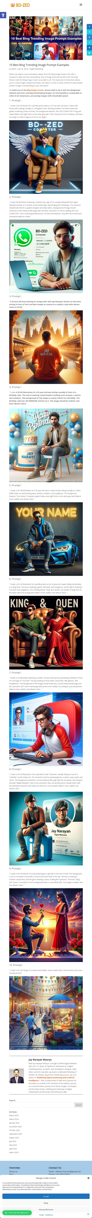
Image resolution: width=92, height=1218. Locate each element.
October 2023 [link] (14, 1130)
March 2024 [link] (13, 1119)
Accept (46, 1196)
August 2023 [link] (14, 1137)
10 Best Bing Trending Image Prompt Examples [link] (39, 65)
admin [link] (14, 69)
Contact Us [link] (49, 1215)
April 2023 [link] (13, 1149)
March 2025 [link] (13, 1115)
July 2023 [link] (12, 1141)
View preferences (46, 1209)
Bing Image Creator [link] (35, 90)
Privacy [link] (41, 1215)
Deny (46, 1203)
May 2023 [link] (13, 1145)
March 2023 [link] (13, 1152)
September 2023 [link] (15, 1134)
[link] (3, 15)
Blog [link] (11, 1174)
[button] (88, 1178)
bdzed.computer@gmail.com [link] (68, 1171)
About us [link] (13, 1171)
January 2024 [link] (14, 1123)
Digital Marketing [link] (36, 69)
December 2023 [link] (15, 1126)
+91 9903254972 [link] (63, 1174)
